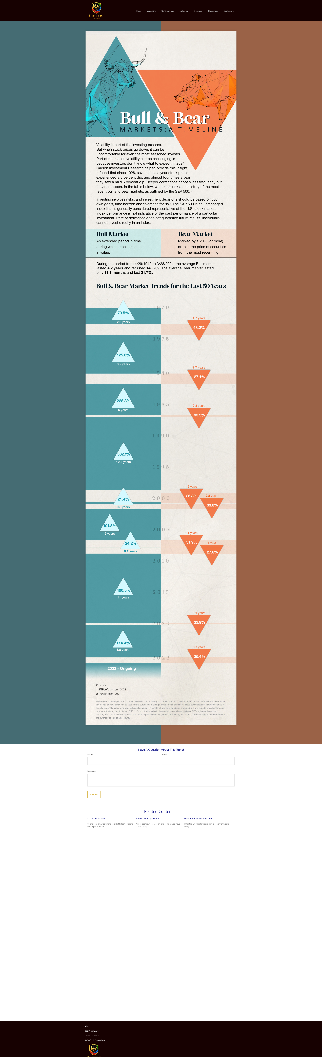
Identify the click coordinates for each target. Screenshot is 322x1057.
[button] (139, 10)
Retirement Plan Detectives (198, 818)
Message (91, 771)
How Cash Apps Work (147, 818)
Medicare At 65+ (96, 818)
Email (164, 754)
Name (90, 754)
